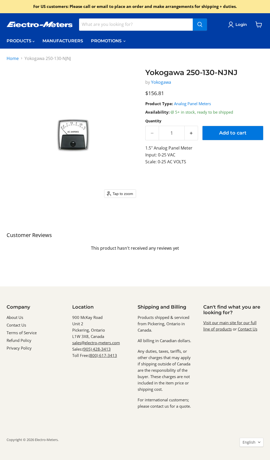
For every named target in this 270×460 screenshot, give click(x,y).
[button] (238, 24)
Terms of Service (22, 332)
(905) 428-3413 (97, 349)
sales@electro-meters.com (96, 342)
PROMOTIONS (107, 40)
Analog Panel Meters (192, 103)
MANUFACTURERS (62, 40)
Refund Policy (19, 340)
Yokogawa (161, 82)
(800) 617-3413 (103, 355)
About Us (15, 317)
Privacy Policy (19, 348)
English (249, 442)
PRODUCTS (19, 40)
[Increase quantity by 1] (191, 133)
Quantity (153, 121)
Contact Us (16, 325)
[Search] (200, 24)
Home (13, 58)
